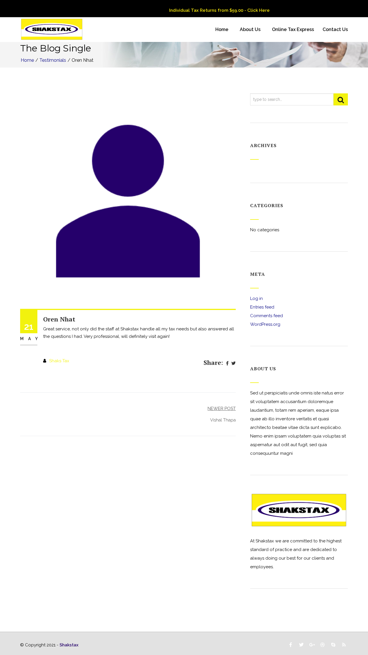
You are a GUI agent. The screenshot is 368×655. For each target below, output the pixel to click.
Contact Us (335, 29)
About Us (250, 29)
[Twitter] (233, 363)
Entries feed (262, 307)
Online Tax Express (293, 29)
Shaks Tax (59, 360)
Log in (256, 298)
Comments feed (266, 315)
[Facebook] (227, 363)
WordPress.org (265, 324)
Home (221, 29)
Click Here (250, 10)
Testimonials (52, 60)
